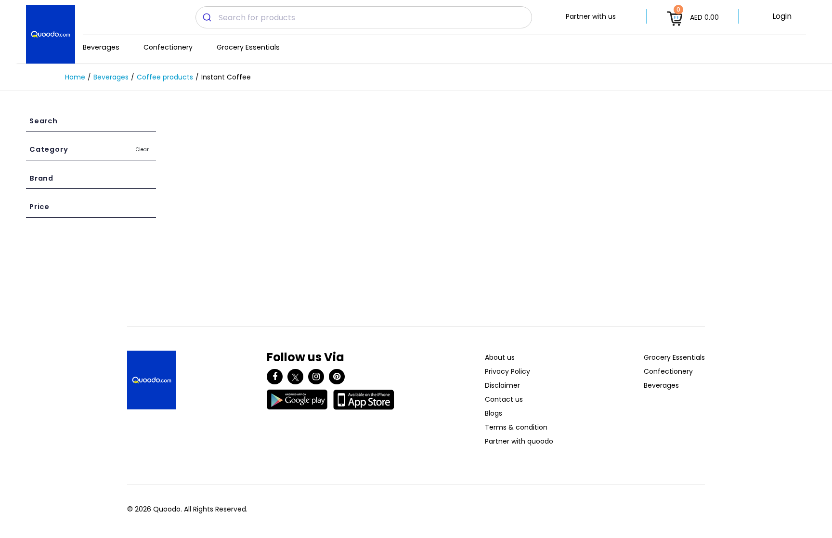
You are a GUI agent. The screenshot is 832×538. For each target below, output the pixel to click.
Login (782, 16)
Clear (142, 149)
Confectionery (168, 47)
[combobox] (363, 17)
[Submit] (207, 17)
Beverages (101, 47)
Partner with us (591, 16)
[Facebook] (275, 376)
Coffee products (165, 77)
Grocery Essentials (248, 47)
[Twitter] (295, 376)
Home (75, 77)
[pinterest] (337, 376)
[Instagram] (316, 376)
